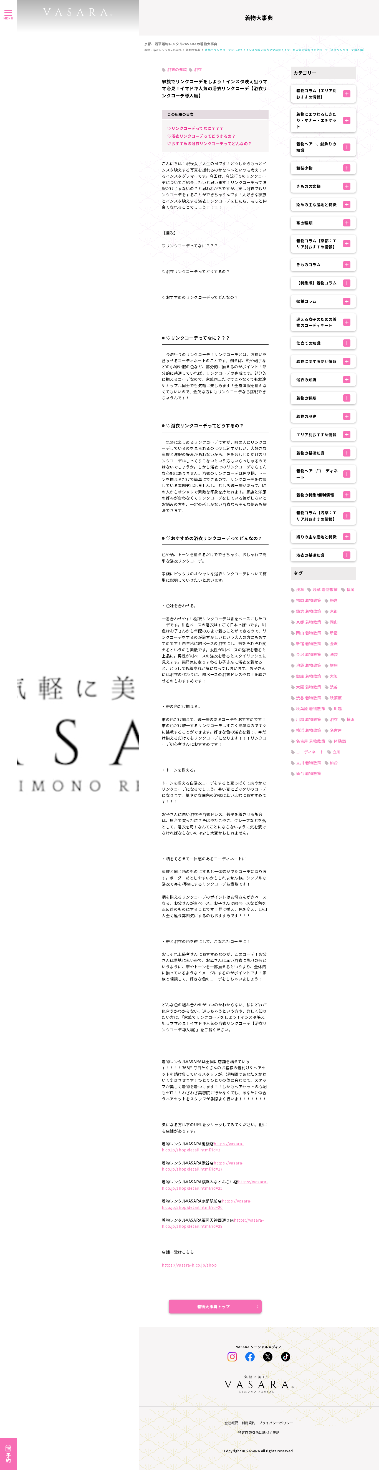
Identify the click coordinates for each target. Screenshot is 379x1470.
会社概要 (231, 1422)
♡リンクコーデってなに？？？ (195, 128)
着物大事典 (193, 50)
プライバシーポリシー (276, 1422)
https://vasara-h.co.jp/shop (189, 1265)
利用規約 (249, 1422)
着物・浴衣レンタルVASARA (162, 50)
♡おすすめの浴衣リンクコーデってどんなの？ (209, 143)
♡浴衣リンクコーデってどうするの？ (201, 136)
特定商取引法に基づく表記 (259, 1432)
